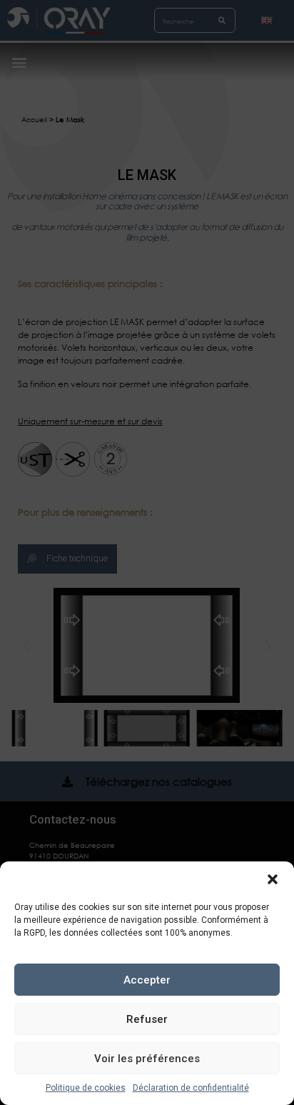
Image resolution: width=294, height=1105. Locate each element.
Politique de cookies (86, 1088)
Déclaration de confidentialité (191, 1088)
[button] (272, 879)
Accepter (147, 980)
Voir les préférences (147, 1058)
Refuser (147, 1019)
